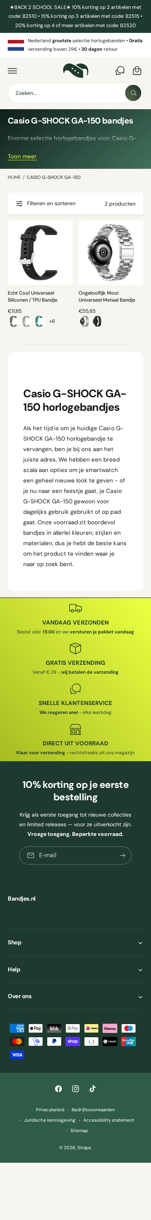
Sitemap (79, 1131)
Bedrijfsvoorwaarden (93, 1110)
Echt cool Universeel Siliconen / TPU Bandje (32, 296)
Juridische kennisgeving (50, 1120)
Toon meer (22, 156)
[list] (75, 45)
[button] (12, 70)
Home (14, 177)
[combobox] (75, 93)
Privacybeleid (50, 1110)
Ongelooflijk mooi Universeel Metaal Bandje (107, 296)
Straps (84, 1148)
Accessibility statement (108, 1120)
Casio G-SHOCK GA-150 (54, 177)
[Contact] (120, 70)
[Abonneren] (122, 855)
